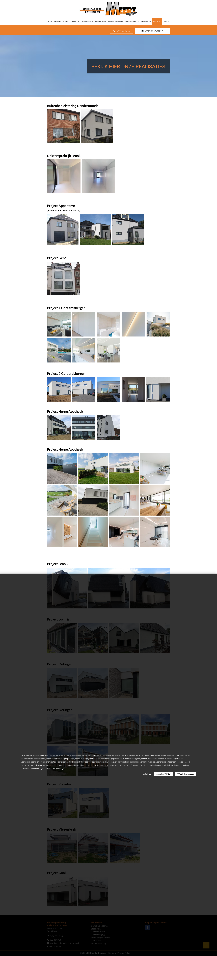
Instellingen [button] (147, 774)
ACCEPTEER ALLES (185, 774)
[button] (63, 126)
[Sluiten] (214, 575)
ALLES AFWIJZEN (163, 774)
